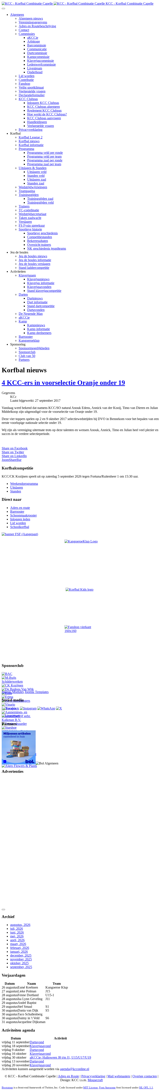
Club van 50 (27, 356)
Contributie (26, 80)
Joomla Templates (37, 692)
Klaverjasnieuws (38, 279)
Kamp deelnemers (39, 333)
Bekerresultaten (37, 241)
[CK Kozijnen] (12, 685)
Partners (24, 359)
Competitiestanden (39, 237)
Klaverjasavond (40, 1046)
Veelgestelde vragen (32, 91)
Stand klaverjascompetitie (44, 290)
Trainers (24, 206)
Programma (26, 149)
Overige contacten (144, 1076)
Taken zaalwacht (30, 218)
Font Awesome (107, 1087)
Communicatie (37, 49)
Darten (23, 294)
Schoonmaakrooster (23, 515)
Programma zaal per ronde (44, 160)
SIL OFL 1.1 (146, 1087)
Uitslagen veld (36, 172)
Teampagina (27, 191)
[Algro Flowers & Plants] (19, 766)
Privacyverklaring (30, 129)
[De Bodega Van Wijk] (18, 689)
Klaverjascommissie (40, 60)
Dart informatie (37, 302)
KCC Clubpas (28, 99)
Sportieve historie (30, 229)
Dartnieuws (35, 298)
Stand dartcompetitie (41, 306)
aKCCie (32, 37)
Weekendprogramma (24, 483)
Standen (15, 491)
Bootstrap (7, 1087)
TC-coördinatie (29, 210)
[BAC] (7, 674)
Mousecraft (95, 1080)
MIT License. (90, 1087)
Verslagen (25, 221)
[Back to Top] (3, 909)
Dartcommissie (37, 53)
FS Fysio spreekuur (32, 225)
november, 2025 (21, 959)
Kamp (23, 321)
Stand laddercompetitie (34, 267)
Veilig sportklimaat (31, 87)
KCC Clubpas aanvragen (44, 118)
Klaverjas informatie (40, 283)
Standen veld (36, 175)
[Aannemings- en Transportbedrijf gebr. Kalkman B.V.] (20, 720)
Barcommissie (36, 45)
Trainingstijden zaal (40, 198)
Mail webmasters (118, 1076)
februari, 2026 (19, 948)
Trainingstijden (29, 195)
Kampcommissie (38, 57)
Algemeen (17, 14)
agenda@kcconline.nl (74, 1069)
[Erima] (7, 697)
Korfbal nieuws (29, 141)
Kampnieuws (36, 325)
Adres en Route (68, 1076)
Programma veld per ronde (45, 152)
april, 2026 (17, 940)
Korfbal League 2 (30, 137)
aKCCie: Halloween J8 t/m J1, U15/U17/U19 (60, 1057)
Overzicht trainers (39, 244)
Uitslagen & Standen (32, 168)
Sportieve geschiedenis (42, 233)
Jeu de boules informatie (35, 260)
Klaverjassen (27, 275)
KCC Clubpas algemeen (43, 106)
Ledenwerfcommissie (41, 64)
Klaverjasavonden (39, 287)
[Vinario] (8, 704)
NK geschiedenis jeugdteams (46, 248)
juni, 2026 (17, 932)
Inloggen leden (20, 519)
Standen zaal (35, 183)
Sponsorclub (27, 352)
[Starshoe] (9, 727)
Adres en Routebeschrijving (37, 26)
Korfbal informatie (31, 145)
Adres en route (20, 508)
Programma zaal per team (44, 164)
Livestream (34, 68)
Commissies (27, 34)
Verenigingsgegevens (33, 22)
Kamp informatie (38, 329)
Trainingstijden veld (40, 202)
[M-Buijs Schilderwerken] (20, 681)
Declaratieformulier (32, 95)
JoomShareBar (11, 460)
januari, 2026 (19, 951)
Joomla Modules (13, 692)
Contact (24, 30)
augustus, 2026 (20, 925)
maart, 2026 (18, 944)
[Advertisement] (19, 842)
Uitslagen (16, 487)
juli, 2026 (16, 928)
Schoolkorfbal (19, 527)
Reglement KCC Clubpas (44, 110)
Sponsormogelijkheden (34, 348)
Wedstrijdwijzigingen (33, 187)
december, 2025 (20, 955)
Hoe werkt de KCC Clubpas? (47, 114)
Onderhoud (34, 72)
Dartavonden (36, 310)
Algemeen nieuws (31, 18)
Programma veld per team (44, 156)
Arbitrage (33, 41)
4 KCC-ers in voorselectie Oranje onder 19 (63, 382)
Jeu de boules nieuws (33, 256)
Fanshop (24, 83)
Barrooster (26, 336)
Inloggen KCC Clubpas (43, 103)
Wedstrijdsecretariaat (32, 214)
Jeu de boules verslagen (34, 264)
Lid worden (26, 76)
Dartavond (37, 1042)
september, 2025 (21, 967)
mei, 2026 (17, 936)
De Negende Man (31, 313)
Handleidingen (37, 122)
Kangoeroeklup (29, 340)
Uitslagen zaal (36, 179)
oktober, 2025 (19, 963)
